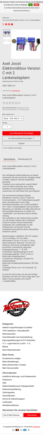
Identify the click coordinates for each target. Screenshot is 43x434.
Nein (36, 5)
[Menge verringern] (4, 126)
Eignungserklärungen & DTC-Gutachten (18, 340)
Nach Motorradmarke (11, 350)
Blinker (5, 347)
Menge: (4, 123)
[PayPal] (28, 430)
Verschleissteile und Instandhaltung (17, 337)
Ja (30, 5)
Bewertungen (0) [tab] (25, 159)
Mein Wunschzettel (10, 368)
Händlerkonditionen (10, 405)
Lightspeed (36, 427)
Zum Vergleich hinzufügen (13, 148)
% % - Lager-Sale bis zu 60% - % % (16, 343)
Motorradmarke (8, 334)
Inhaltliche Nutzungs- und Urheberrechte (19, 376)
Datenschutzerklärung (11, 389)
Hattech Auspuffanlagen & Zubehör (17, 327)
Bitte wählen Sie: (8, 114)
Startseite (5, 18)
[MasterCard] (17, 430)
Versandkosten (16, 90)
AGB (4, 383)
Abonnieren (32, 415)
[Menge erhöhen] (9, 126)
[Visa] (21, 430)
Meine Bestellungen (10, 361)
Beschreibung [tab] (9, 159)
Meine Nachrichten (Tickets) (14, 365)
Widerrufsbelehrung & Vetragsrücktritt (18, 386)
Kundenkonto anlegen (11, 358)
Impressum (7, 380)
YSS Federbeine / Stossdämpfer (15, 331)
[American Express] (24, 430)
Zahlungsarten (8, 392)
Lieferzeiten (7, 402)
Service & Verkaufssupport (13, 399)
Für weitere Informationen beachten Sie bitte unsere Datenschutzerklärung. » (21, 9)
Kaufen (22, 143)
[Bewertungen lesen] (10, 103)
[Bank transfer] (13, 430)
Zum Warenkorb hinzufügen (21, 133)
